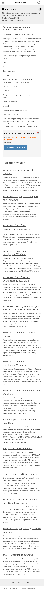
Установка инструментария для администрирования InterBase (21, 307)
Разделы (25, 582)
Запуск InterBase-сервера (17, 448)
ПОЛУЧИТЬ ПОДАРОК (15, 148)
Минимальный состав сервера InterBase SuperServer (20, 501)
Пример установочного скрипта (30, 588)
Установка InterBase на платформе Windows (16, 252)
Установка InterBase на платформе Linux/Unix (16, 278)
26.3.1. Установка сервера (18, 554)
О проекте (16, 582)
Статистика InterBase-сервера (20, 474)
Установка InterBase (14, 225)
